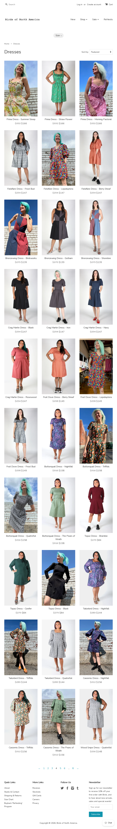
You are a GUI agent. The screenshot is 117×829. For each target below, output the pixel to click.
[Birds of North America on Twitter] (62, 788)
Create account (94, 4)
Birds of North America (67, 823)
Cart (111, 4)
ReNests (108, 19)
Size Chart (8, 799)
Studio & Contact (11, 792)
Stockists (37, 792)
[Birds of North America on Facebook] (67, 788)
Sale (94, 19)
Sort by (85, 52)
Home (6, 44)
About (7, 788)
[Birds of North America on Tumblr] (77, 788)
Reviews (36, 788)
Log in (79, 4)
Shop (83, 19)
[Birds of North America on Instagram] (72, 788)
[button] (58, 35)
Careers (36, 799)
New (72, 19)
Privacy (36, 803)
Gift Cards (37, 795)
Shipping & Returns (13, 795)
